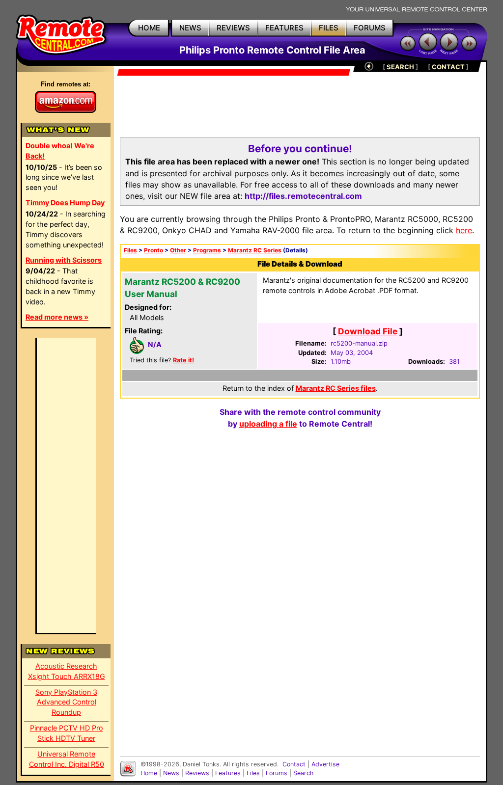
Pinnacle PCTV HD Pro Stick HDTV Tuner (66, 733)
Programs (207, 250)
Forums (276, 773)
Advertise (325, 764)
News (171, 773)
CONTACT (448, 67)
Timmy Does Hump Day (65, 202)
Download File (367, 331)
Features (228, 773)
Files (130, 250)
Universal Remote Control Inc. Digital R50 (66, 759)
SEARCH (400, 67)
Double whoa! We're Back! (60, 150)
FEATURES (284, 27)
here (464, 230)
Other (178, 250)
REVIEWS (233, 27)
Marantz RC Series (254, 250)
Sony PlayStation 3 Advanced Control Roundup (66, 702)
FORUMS (370, 27)
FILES (328, 27)
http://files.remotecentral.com (303, 196)
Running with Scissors (64, 260)
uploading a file (268, 424)
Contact (294, 764)
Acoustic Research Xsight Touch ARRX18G (66, 671)
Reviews (197, 773)
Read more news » (57, 317)
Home (148, 773)
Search (303, 773)
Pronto (153, 250)
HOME (149, 27)
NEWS (190, 27)
